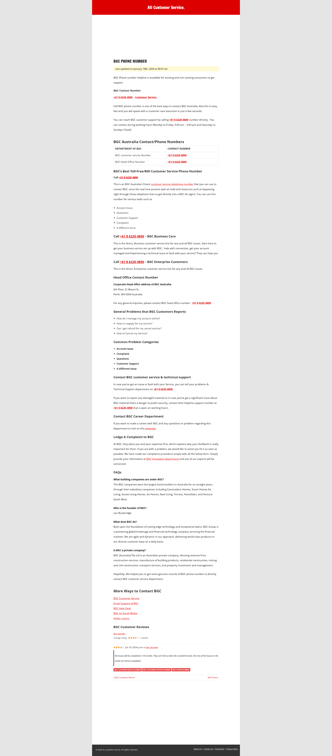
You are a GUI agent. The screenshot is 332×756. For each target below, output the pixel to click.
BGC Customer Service (126, 598)
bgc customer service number (127, 670)
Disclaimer (219, 749)
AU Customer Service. (166, 7)
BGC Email (212, 677)
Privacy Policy (232, 749)
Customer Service (146, 97)
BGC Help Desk (122, 608)
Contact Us (208, 749)
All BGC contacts (121, 618)
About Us (198, 749)
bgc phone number (181, 670)
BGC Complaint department (162, 459)
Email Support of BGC (125, 603)
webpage (150, 428)
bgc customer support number (156, 670)
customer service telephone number (172, 184)
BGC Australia (119, 633)
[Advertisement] (166, 37)
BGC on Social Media (125, 613)
